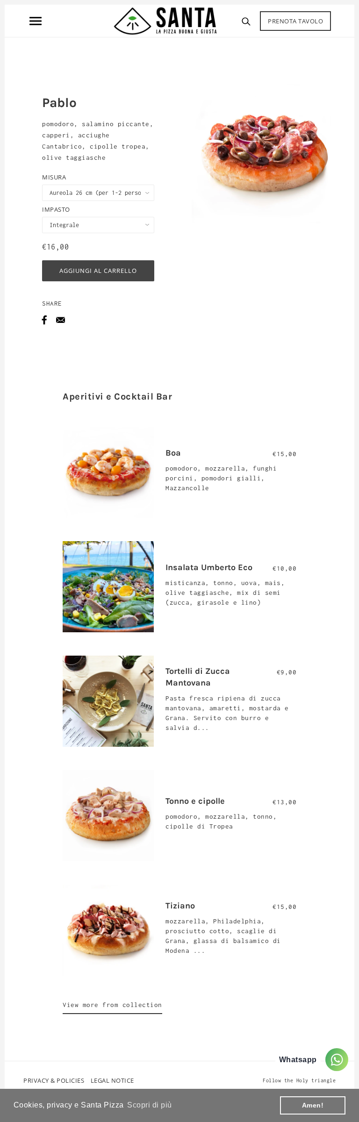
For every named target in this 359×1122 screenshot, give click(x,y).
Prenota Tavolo (295, 21)
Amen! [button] (313, 1105)
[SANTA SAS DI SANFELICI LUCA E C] (165, 20)
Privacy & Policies (53, 1080)
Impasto (56, 209)
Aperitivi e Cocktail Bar (117, 396)
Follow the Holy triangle (299, 1080)
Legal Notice (112, 1080)
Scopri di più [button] (149, 1105)
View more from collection (112, 1004)
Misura (54, 177)
